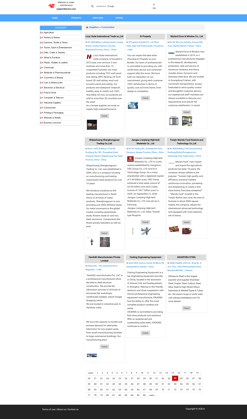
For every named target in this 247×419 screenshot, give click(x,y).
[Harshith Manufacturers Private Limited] (92, 355)
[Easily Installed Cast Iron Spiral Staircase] (105, 241)
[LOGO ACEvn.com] (62, 5)
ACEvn (201, 408)
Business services (52, 122)
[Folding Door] (187, 120)
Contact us (73, 409)
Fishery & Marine (52, 37)
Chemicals (49, 67)
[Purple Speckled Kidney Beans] (187, 231)
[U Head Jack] (133, 230)
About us (61, 409)
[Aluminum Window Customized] (174, 120)
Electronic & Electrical (54, 87)
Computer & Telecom (54, 97)
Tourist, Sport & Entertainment (58, 47)
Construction (50, 107)
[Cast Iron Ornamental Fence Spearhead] (92, 241)
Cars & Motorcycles (53, 82)
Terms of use (48, 409)
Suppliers (94, 27)
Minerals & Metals (52, 117)
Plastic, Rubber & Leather (56, 62)
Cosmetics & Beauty (53, 77)
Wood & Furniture (52, 57)
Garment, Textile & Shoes (56, 42)
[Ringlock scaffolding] (146, 230)
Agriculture (49, 32)
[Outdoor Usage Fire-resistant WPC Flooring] (92, 124)
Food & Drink (50, 92)
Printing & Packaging (53, 112)
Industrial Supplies (52, 102)
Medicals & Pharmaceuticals (57, 72)
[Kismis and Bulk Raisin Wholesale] (174, 228)
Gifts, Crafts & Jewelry (54, 52)
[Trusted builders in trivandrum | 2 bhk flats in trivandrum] (133, 105)
